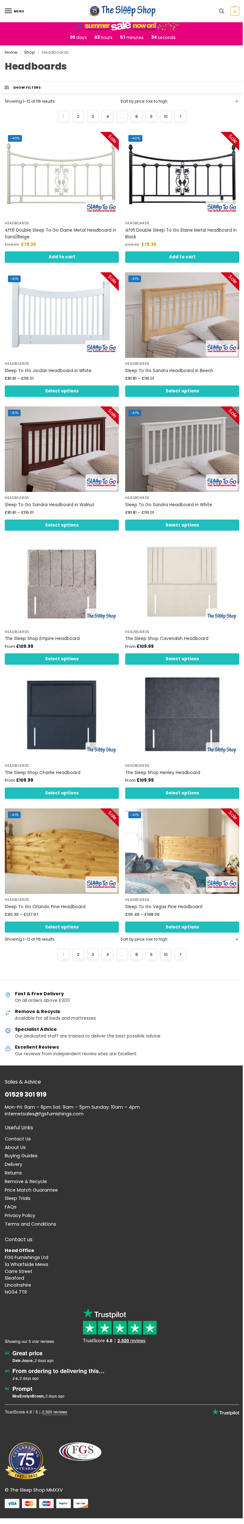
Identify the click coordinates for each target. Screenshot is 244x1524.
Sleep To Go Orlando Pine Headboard (45, 907)
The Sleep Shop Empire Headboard (42, 639)
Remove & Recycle (26, 1181)
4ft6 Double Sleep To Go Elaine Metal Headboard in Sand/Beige (60, 233)
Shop (29, 52)
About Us (15, 1147)
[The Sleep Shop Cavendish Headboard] (182, 583)
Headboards (17, 223)
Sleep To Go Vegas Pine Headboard (163, 907)
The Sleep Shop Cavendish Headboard (166, 639)
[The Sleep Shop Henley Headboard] (182, 717)
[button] (234, 11)
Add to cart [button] (62, 257)
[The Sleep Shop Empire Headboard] (62, 583)
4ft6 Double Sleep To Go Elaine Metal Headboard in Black (181, 233)
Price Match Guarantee (31, 1190)
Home (11, 52)
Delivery (13, 1164)
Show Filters (27, 87)
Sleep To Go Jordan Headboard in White (48, 371)
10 (166, 116)
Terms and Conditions (30, 1224)
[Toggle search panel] (222, 11)
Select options (62, 391)
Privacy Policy (20, 1215)
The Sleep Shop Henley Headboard (162, 773)
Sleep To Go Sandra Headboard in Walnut (49, 505)
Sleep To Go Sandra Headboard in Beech (169, 371)
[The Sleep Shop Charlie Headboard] (62, 717)
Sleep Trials (17, 1198)
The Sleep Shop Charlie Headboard (42, 773)
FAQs (11, 1207)
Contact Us (18, 1139)
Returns (13, 1173)
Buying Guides (21, 1156)
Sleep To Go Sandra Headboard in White (168, 505)
